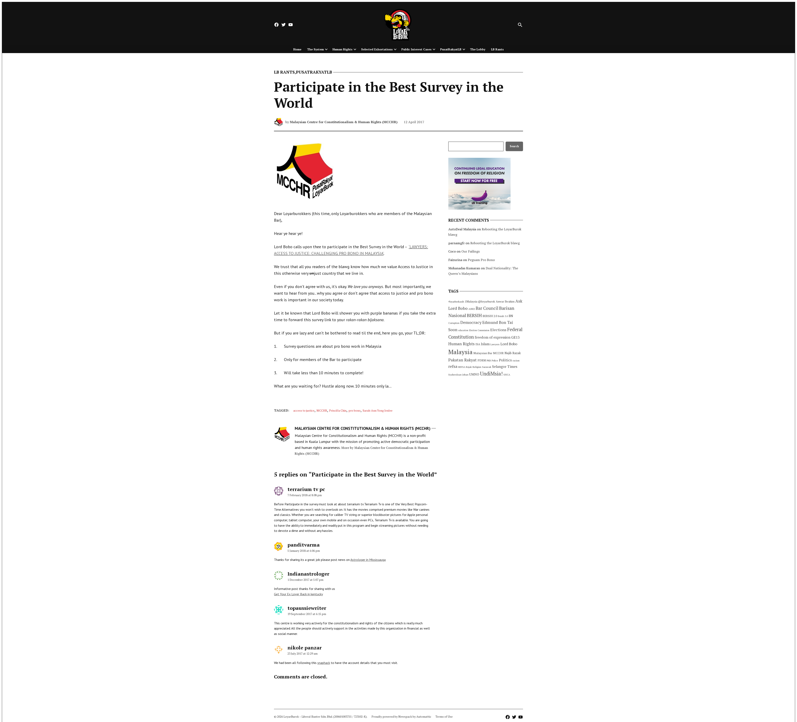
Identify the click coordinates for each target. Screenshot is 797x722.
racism (516, 360)
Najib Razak (513, 353)
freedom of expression (492, 337)
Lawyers (495, 344)
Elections (498, 329)
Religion (477, 366)
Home (297, 49)
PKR (489, 360)
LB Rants (497, 49)
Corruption (454, 323)
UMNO (474, 374)
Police (495, 360)
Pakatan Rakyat (462, 360)
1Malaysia (471, 301)
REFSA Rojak (465, 366)
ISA (478, 344)
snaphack (323, 663)
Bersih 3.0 (503, 316)
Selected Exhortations (377, 49)
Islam (485, 344)
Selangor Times (504, 366)
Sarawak (486, 366)
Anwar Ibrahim (505, 301)
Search (514, 146)
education (463, 330)
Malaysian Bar (482, 353)
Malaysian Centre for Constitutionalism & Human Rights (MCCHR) (343, 122)
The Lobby (477, 49)
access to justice (303, 410)
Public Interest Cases (416, 49)
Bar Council (487, 308)
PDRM (482, 360)
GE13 (515, 337)
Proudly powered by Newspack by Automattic (401, 716)
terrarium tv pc (306, 489)
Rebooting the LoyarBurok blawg (495, 243)
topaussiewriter (306, 608)
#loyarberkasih (456, 301)
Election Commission (479, 330)
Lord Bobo (508, 343)
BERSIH (474, 315)
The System (315, 49)
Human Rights (342, 49)
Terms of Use (444, 716)
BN (511, 316)
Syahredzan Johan (458, 374)
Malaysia (460, 352)
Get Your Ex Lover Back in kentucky (298, 594)
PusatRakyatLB (450, 49)
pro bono (354, 410)
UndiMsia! (491, 373)
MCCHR (322, 410)
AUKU (471, 308)
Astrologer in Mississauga (368, 560)
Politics (505, 359)
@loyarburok (486, 301)
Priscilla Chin (337, 410)
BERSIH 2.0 (490, 316)
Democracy (471, 322)
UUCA (507, 374)
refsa (452, 366)
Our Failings (470, 251)
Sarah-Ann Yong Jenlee (377, 410)
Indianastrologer (308, 573)
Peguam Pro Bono (481, 260)
